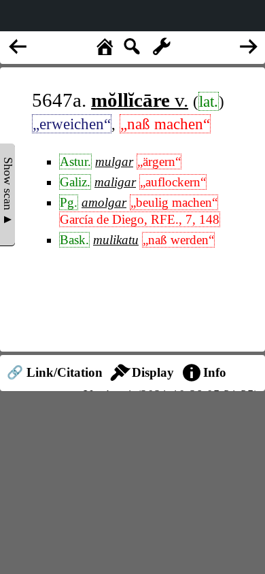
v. (139, 100)
